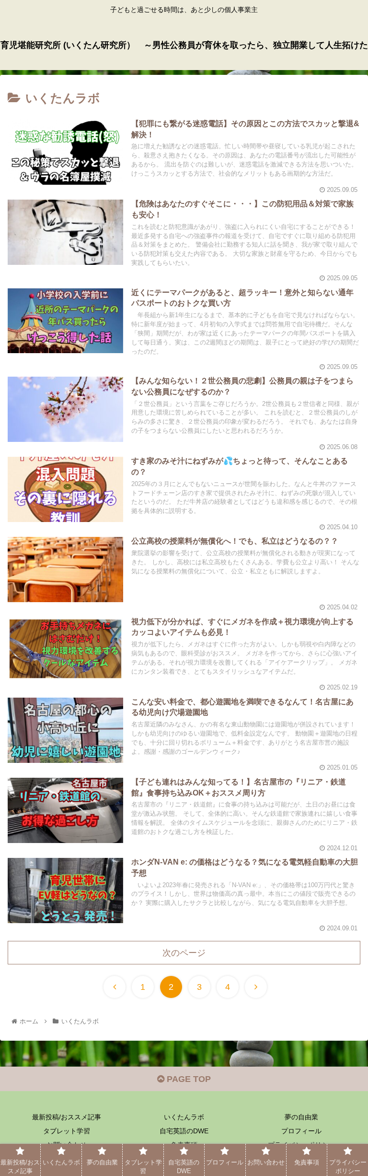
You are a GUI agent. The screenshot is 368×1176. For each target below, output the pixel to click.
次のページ (184, 953)
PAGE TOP (187, 1079)
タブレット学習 (66, 1131)
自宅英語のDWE (184, 1131)
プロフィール (301, 1131)
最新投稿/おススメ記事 (66, 1117)
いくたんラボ (184, 1117)
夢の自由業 (301, 1117)
